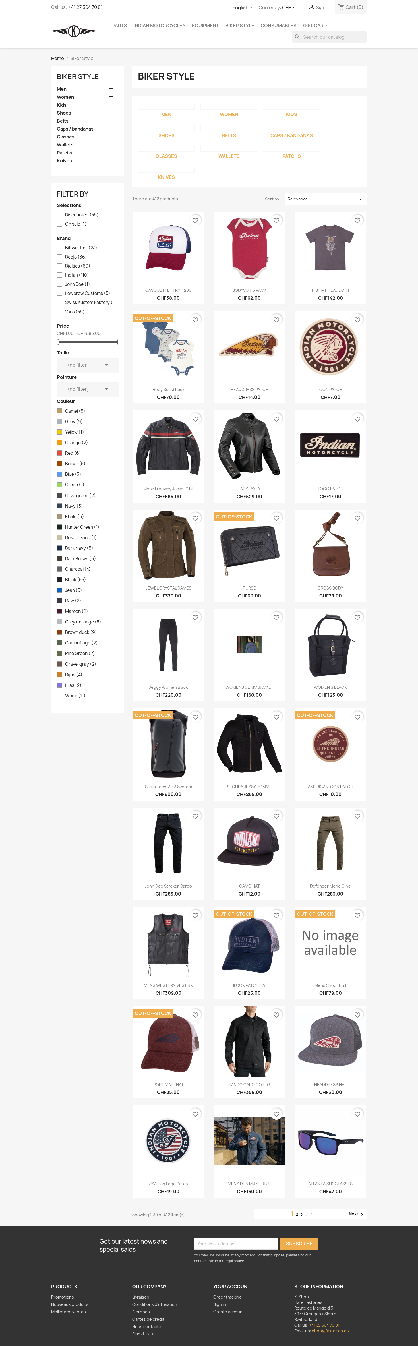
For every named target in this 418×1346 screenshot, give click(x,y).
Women (65, 97)
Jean (73, 590)
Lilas (73, 685)
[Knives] (166, 170)
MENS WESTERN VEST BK (168, 985)
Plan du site (143, 1334)
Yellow (74, 432)
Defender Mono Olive (330, 886)
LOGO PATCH (330, 488)
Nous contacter (147, 1326)
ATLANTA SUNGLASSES (330, 1183)
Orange (76, 443)
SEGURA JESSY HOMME (249, 786)
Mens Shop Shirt (330, 985)
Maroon (76, 611)
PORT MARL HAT (168, 1084)
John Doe (77, 284)
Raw (73, 601)
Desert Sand (81, 538)
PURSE (249, 588)
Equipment (205, 25)
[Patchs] (291, 149)
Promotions (62, 1297)
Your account (231, 1286)
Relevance (326, 199)
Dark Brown (80, 559)
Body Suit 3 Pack (168, 389)
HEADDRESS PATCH (249, 389)
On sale (76, 224)
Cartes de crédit (148, 1319)
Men (62, 89)
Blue (73, 474)
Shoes (64, 113)
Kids (62, 105)
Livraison (140, 1297)
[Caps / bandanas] (291, 128)
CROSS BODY (330, 588)
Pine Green (80, 653)
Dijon (73, 675)
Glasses (66, 137)
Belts (63, 121)
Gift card (315, 25)
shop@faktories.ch (330, 1330)
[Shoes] (166, 128)
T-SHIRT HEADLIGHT (330, 290)
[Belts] (228, 128)
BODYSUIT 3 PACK (249, 290)
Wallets (65, 145)
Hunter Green (82, 527)
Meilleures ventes (68, 1311)
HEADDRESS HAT (330, 1084)
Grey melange (83, 622)
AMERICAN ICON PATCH (330, 786)
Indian (77, 275)
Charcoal (78, 569)
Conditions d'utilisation (154, 1304)
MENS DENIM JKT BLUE (249, 1183)
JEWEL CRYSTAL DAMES (168, 588)
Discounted (82, 215)
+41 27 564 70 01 (85, 7)
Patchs (64, 153)
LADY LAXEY (249, 488)
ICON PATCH (330, 389)
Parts (119, 25)
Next (357, 1214)
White (75, 696)
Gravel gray (80, 664)
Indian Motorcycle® (159, 25)
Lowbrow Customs (87, 293)
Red (73, 453)
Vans (75, 312)
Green (74, 485)
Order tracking (227, 1297)
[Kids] (291, 107)
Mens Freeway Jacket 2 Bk (168, 488)
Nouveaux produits (69, 1304)
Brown (75, 464)
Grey (74, 422)
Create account (228, 1311)
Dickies (77, 266)
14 (310, 1214)
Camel (75, 411)
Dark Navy (79, 548)
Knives (64, 161)
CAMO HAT (249, 886)
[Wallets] (228, 149)
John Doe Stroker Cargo (168, 886)
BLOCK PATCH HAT (249, 985)
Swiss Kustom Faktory (91, 302)
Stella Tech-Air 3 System (168, 786)
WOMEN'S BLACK (330, 687)
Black (75, 580)
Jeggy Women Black (168, 687)
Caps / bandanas (75, 129)
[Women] (228, 107)
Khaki (74, 517)
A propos (141, 1311)
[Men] (166, 107)
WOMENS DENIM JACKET (249, 687)
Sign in (219, 1304)
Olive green (80, 496)
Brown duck (81, 632)
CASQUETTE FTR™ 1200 (168, 290)
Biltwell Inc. (81, 248)
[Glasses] (166, 149)
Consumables (279, 25)
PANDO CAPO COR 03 (249, 1084)
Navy (74, 506)
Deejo (76, 257)
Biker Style (239, 25)
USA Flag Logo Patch (168, 1183)
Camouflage (81, 643)
